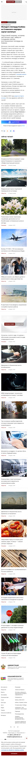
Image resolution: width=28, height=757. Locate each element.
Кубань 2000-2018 (19, 699)
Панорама (17, 687)
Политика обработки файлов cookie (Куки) (20, 722)
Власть (3, 692)
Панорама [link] (3, 225)
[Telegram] (10, 131)
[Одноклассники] (7, 131)
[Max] (14, 131)
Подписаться (15, 122)
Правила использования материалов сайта (19, 718)
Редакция (17, 711)
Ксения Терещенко (6, 24)
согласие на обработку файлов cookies (12, 750)
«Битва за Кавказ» (20, 689)
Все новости (4, 687)
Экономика (4, 694)
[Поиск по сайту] (26, 2)
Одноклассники (14, 727)
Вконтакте (11, 727)
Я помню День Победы (21, 705)
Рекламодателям (19, 714)
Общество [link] (3, 165)
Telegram (17, 727)
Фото (2, 705)
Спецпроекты (18, 697)
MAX (23, 125)
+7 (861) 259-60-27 (14, 735)
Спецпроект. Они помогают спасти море (21, 708)
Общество (4, 22)
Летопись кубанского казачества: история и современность (20, 693)
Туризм (3, 710)
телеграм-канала (21, 74)
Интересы (3, 715)
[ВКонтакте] (4, 131)
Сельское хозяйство (6, 712)
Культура (3, 702)
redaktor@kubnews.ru (14, 737)
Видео (2, 707)
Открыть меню (2, 2)
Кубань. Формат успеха (21, 702)
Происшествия (4, 697)
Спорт (2, 700)
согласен (14, 753)
